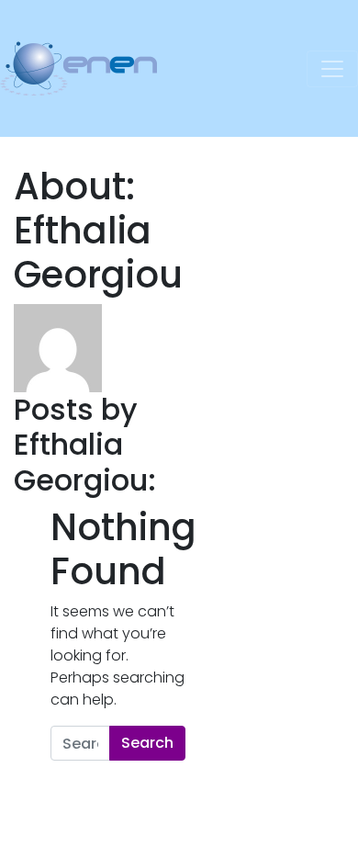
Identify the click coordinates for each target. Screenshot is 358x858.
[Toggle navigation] (332, 69)
